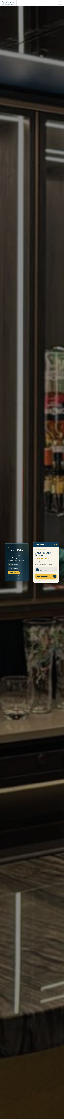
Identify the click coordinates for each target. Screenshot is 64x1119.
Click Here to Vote (42, 576)
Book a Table (13, 577)
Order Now (13, 572)
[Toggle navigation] (60, 3)
